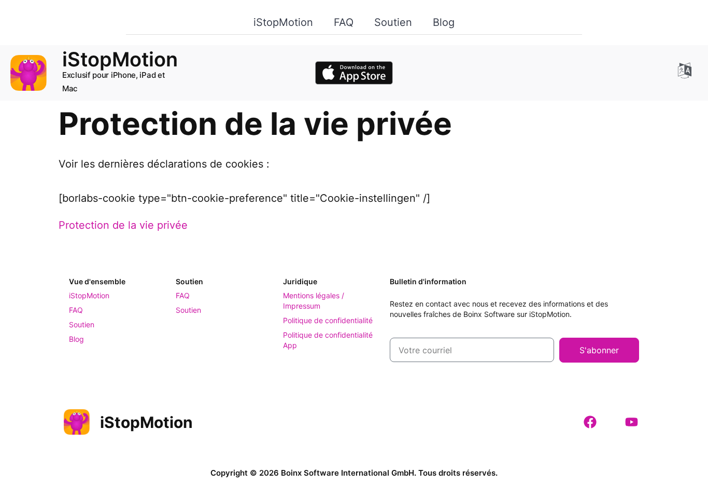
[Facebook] (590, 422)
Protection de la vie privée (123, 225)
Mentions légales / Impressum (313, 300)
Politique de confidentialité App (328, 340)
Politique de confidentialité (328, 320)
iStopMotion (283, 22)
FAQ (343, 22)
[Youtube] (631, 422)
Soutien (393, 22)
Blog (444, 22)
